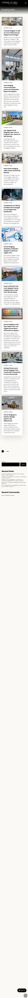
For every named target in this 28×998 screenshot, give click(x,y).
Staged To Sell (8, 28)
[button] (25, 3)
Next (8, 451)
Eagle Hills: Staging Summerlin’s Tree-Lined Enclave (14, 483)
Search (4, 461)
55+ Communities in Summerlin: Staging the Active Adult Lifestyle (14, 486)
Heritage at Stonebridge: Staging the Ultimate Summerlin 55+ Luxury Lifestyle (13, 480)
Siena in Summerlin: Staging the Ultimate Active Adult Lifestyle (13, 474)
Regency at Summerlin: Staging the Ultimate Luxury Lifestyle (14, 477)
